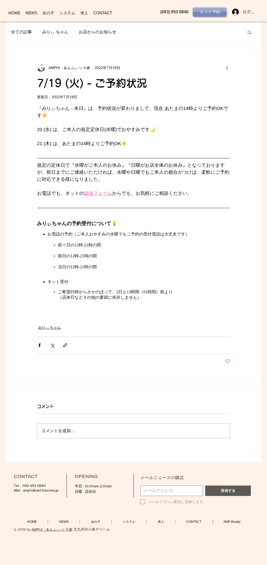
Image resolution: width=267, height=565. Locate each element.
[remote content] (133, 260)
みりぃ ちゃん (55, 32)
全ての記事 (21, 32)
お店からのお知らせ (97, 32)
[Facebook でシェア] (39, 345)
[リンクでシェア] (65, 345)
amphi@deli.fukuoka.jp (40, 490)
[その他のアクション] (227, 68)
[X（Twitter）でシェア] (52, 345)
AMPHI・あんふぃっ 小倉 (52, 529)
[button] (249, 32)
